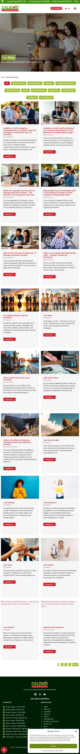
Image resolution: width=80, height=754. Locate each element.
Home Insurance (39, 90)
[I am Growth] (60, 549)
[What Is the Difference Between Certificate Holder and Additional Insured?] (20, 424)
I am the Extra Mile (51, 440)
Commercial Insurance (65, 83)
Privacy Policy (59, 750)
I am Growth (48, 565)
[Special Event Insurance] (60, 611)
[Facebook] (35, 694)
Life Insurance (68, 90)
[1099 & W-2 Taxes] (60, 362)
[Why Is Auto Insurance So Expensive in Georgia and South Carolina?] (20, 237)
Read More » (9, 156)
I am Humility (8, 503)
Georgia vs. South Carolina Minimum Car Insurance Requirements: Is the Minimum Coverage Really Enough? (58, 130)
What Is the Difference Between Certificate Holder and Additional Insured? (17, 442)
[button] (76, 731)
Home (3, 77)
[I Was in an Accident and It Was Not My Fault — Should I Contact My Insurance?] (60, 237)
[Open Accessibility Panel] (4, 750)
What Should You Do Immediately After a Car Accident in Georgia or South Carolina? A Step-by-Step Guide (59, 193)
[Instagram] (40, 694)
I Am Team (47, 315)
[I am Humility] (20, 487)
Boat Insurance (34, 83)
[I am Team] (20, 549)
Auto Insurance (18, 83)
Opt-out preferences (48, 750)
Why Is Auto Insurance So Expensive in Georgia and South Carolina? (19, 254)
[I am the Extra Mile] (60, 424)
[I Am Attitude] (20, 611)
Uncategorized (46, 97)
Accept (53, 746)
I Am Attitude (8, 627)
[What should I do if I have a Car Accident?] (20, 362)
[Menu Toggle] (75, 8)
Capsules (48, 83)
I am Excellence (49, 503)
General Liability (12, 90)
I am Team (7, 565)
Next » (75, 664)
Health (25, 90)
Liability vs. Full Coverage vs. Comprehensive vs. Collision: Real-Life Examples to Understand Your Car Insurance (19, 131)
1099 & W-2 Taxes (50, 378)
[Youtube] (44, 694)
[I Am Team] (60, 300)
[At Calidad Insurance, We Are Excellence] (20, 300)
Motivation (32, 97)
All (7, 83)
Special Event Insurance (53, 627)
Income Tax (54, 90)
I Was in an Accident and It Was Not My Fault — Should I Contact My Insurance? (59, 255)
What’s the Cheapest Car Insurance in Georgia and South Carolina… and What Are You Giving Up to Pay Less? (19, 193)
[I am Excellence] (60, 487)
